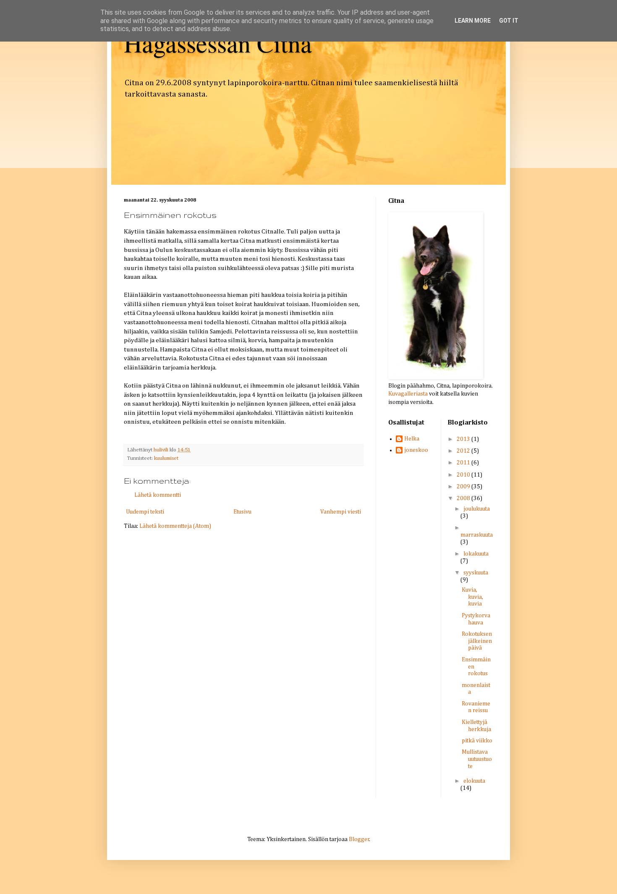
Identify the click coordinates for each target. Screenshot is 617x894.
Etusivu (242, 512)
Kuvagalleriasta (408, 394)
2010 (464, 475)
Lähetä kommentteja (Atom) (175, 526)
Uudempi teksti (145, 512)
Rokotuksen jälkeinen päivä (477, 641)
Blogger (359, 839)
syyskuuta (475, 573)
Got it (508, 20)
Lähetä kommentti (157, 495)
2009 (464, 487)
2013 (464, 439)
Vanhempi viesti (340, 512)
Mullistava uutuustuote (477, 759)
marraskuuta (476, 535)
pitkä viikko (477, 741)
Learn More (473, 20)
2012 (464, 451)
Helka (411, 439)
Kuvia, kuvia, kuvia (472, 597)
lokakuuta (476, 554)
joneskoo (416, 450)
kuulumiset (166, 458)
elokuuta (474, 781)
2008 (464, 498)
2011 (464, 463)
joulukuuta (476, 509)
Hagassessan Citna (218, 43)
